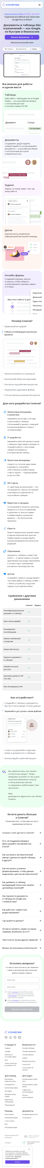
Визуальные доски (28, 1061)
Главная (7, 1048)
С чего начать (9, 1121)
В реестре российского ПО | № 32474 (22, 14)
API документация (11, 1127)
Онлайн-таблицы (28, 1048)
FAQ (6, 1124)
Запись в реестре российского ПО (11, 1064)
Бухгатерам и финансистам (10, 1080)
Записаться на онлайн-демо (22, 42)
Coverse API (26, 1064)
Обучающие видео (11, 1118)
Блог (6, 1060)
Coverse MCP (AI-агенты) (28, 1069)
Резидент (8, 1143)
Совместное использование (27, 1091)
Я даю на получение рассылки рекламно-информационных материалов (22, 1001)
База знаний (9, 1114)
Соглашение (26, 1118)
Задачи (24, 1058)
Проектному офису (11, 1088)
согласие (15, 992)
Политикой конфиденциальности (13, 1157)
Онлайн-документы (29, 1051)
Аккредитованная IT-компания (12, 1136)
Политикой (12, 996)
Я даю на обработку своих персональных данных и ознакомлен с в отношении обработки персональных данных (21, 995)
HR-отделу (8, 1091)
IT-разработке (10, 1085)
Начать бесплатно (20, 37)
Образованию (10, 1105)
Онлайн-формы (27, 1055)
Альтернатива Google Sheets (29, 1086)
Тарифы (7, 1051)
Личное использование (27, 1096)
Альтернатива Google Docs (29, 1080)
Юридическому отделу (10, 1095)
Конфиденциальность (30, 1114)
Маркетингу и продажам (9, 1101)
